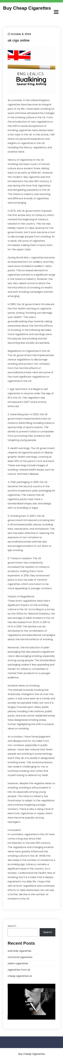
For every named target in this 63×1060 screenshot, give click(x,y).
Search (12, 926)
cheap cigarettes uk (20, 976)
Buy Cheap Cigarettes (27, 8)
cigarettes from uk (19, 969)
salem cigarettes (18, 963)
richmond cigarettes (20, 957)
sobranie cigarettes (19, 951)
